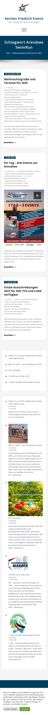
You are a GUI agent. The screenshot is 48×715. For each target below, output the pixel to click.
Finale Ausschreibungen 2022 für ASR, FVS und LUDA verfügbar (22, 290)
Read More (9, 142)
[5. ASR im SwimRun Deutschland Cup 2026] (18, 623)
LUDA (26, 183)
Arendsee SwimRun (12, 92)
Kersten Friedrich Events (24, 18)
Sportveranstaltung (32, 121)
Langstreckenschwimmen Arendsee (19, 99)
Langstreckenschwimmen (15, 116)
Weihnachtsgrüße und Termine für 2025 (27, 53)
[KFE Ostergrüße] (25, 498)
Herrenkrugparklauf (12, 97)
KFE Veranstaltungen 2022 (15, 311)
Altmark (16, 109)
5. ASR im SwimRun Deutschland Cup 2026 (24, 382)
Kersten (11, 88)
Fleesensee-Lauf (11, 95)
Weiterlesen (17, 475)
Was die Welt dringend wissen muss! (19, 107)
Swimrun (25, 186)
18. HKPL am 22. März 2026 (19, 376)
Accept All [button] (24, 709)
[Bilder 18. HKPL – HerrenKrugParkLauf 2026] (18, 433)
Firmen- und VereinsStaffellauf (17, 302)
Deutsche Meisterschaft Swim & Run (19, 111)
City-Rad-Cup (26, 92)
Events (35, 92)
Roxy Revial (18, 121)
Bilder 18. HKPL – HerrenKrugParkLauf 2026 (25, 364)
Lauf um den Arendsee (13, 102)
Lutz (9, 299)
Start (8, 53)
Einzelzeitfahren (11, 114)
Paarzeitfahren (30, 119)
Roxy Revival (29, 102)
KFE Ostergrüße (14, 370)
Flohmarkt (23, 95)
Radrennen (8, 121)
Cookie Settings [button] (11, 709)
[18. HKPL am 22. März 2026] (18, 563)
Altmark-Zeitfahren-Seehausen (17, 90)
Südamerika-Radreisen (13, 104)
